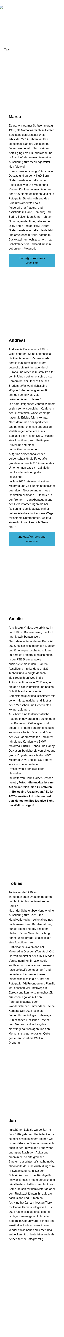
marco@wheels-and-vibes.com (32, 260)
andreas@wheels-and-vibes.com (32, 539)
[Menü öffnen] (62, 7)
